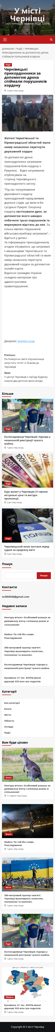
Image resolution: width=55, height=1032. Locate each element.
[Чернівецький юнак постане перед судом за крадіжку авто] (27, 525)
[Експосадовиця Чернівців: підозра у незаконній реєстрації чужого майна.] (27, 416)
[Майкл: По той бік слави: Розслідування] (27, 821)
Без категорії (12, 702)
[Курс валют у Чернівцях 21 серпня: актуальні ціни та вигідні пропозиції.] (27, 471)
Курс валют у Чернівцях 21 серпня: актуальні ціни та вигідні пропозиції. (26, 495)
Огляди (8, 726)
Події (8, 64)
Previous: (24, 360)
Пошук (7, 564)
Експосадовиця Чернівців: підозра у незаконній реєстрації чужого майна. (27, 440)
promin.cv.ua (26, 341)
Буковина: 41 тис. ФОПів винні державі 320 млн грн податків (22, 679)
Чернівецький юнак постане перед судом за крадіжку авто (26, 548)
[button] (5, 39)
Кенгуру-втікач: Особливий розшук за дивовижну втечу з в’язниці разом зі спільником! (27, 621)
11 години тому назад (17, 795)
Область (9, 720)
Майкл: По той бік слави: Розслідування (19, 636)
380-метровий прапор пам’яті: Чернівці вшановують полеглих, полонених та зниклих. (23, 651)
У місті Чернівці (27, 14)
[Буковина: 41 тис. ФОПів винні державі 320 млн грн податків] (27, 984)
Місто (7, 714)
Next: (26, 376)
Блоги (7, 708)
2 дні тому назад (14, 502)
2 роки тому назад (15, 90)
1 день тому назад (15, 447)
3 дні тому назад (14, 554)
